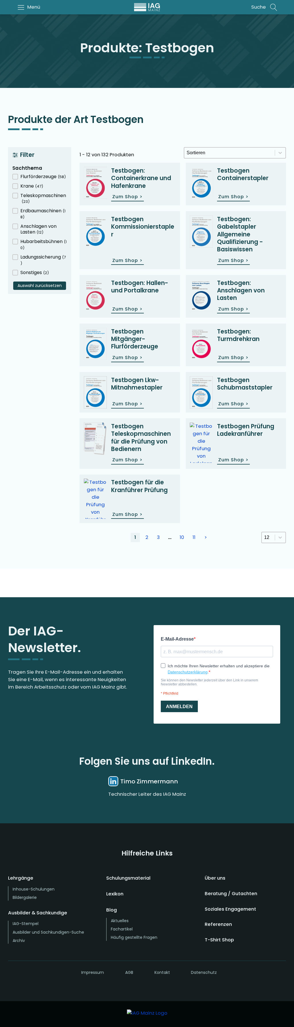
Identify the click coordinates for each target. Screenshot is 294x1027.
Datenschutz (204, 972)
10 (182, 537)
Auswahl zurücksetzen (40, 285)
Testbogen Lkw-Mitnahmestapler (137, 384)
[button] (39, 177)
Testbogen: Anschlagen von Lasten (241, 290)
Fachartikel (122, 929)
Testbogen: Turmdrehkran (238, 335)
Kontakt (162, 972)
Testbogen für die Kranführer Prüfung (139, 486)
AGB (129, 972)
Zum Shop (127, 196)
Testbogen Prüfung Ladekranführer (245, 430)
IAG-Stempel (25, 923)
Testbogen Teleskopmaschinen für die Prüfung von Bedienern (141, 437)
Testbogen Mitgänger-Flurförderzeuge (134, 339)
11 (194, 537)
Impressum (92, 972)
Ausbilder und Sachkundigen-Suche (48, 932)
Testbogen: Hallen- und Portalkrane (139, 286)
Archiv (19, 940)
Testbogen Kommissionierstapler (142, 226)
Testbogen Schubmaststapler (244, 384)
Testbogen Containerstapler (242, 174)
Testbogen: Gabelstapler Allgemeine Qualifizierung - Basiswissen (240, 234)
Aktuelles (120, 921)
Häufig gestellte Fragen (134, 937)
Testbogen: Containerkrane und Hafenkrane (141, 178)
